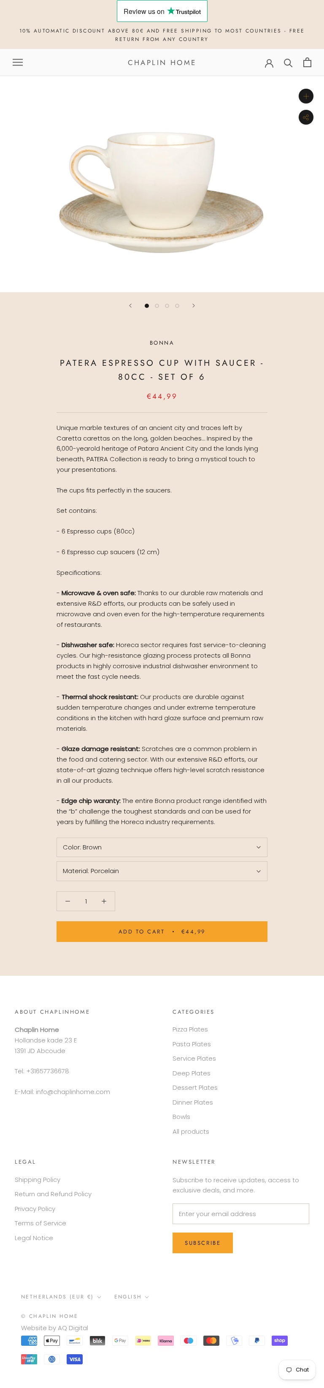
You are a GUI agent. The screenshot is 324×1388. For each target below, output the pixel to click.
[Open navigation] (18, 62)
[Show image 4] (177, 306)
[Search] (288, 62)
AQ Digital (73, 1327)
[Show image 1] (147, 306)
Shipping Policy (37, 1179)
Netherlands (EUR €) (57, 1297)
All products (191, 1131)
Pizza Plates (190, 1029)
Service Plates (194, 1058)
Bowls (181, 1116)
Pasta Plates (192, 1044)
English (128, 1297)
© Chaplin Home (49, 1316)
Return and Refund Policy (53, 1193)
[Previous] (130, 306)
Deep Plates (192, 1073)
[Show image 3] (167, 306)
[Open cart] (307, 62)
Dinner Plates (193, 1102)
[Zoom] (306, 96)
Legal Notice (34, 1237)
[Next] (193, 306)
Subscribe (203, 1243)
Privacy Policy (35, 1208)
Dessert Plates (195, 1087)
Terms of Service (40, 1223)
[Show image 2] (157, 306)
